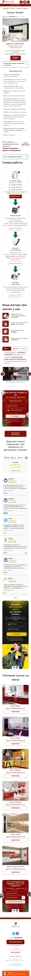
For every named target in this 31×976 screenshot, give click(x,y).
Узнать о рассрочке (15, 263)
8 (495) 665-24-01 (16, 187)
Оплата (23, 348)
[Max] (17, 667)
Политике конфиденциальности (16, 639)
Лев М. (10, 518)
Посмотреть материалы (15, 433)
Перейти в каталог (15, 296)
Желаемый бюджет (17, 410)
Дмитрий (11, 498)
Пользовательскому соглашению (16, 640)
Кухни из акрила (22, 8)
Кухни (12, 8)
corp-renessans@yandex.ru (15, 945)
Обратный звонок (15, 942)
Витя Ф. (11, 578)
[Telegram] (14, 667)
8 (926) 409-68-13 (16, 190)
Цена (5, 348)
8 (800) (15, 938)
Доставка (16, 348)
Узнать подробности (25, 144)
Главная (5, 8)
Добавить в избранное (15, 956)
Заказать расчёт (15, 58)
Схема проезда (15, 952)
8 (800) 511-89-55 (16, 185)
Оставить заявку (15, 196)
